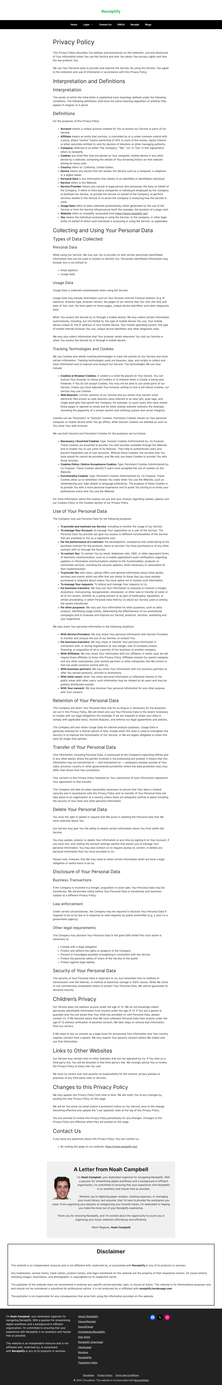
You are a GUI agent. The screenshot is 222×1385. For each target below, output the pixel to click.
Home (74, 24)
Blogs (148, 24)
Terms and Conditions (127, 1375)
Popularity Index (88, 1362)
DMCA (121, 24)
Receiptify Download (90, 1342)
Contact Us (105, 24)
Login (86, 24)
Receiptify (111, 11)
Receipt (135, 24)
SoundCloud (85, 1326)
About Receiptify (88, 1316)
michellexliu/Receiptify (91, 1331)
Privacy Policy (104, 1375)
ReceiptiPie (85, 1357)
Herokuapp (84, 1347)
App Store (84, 1336)
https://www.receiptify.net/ (131, 213)
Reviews (83, 1352)
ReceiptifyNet (141, 1380)
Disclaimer (88, 1375)
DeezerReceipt (87, 1321)
